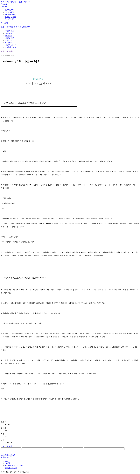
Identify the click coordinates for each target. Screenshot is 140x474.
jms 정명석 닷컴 (11, 468)
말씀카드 (8, 43)
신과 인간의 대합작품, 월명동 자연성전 (16, 2)
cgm (6, 461)
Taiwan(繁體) (10, 12)
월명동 (7, 463)
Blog (2, 4)
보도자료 (8, 33)
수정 (6, 446)
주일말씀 (8, 36)
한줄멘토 (8, 40)
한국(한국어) (10, 19)
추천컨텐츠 (9, 31)
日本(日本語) (10, 10)
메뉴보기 (4, 23)
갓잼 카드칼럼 (10, 47)
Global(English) (10, 17)
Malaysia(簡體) (10, 14)
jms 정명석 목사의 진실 (14, 465)
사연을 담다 (9, 38)
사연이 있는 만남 (11, 45)
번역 (2, 446)
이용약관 (11, 455)
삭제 (10, 446)
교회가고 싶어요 (7, 51)
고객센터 (4, 455)
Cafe (6, 4)
